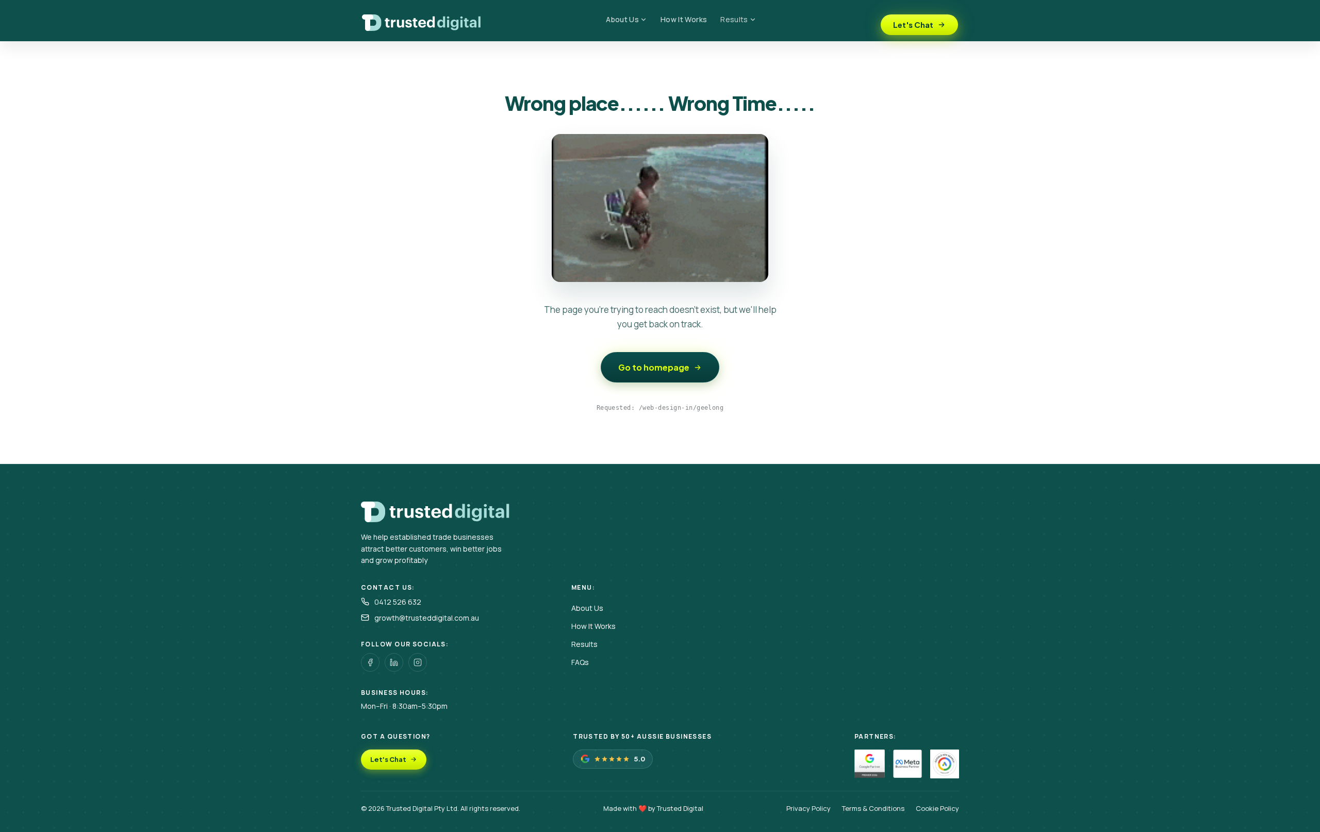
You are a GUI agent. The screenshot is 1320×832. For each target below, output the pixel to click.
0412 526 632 (397, 602)
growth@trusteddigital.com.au (426, 618)
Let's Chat (913, 24)
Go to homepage (653, 367)
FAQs (580, 662)
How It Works (684, 19)
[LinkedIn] (394, 662)
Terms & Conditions (873, 808)
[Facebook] (370, 662)
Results (734, 19)
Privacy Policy (808, 808)
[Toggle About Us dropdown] (646, 19)
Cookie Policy (937, 808)
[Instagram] (417, 662)
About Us (622, 19)
